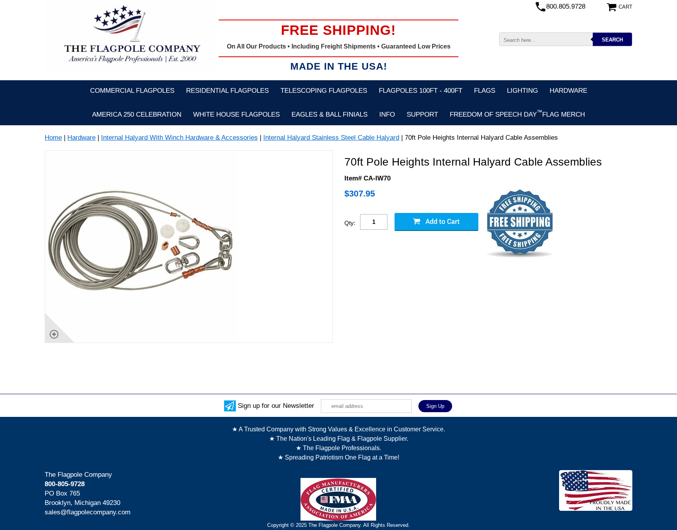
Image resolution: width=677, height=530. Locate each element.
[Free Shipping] (519, 224)
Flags (484, 90)
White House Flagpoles (236, 114)
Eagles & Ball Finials (329, 114)
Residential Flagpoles (227, 90)
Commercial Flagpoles (132, 90)
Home (53, 137)
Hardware (568, 90)
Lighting (522, 90)
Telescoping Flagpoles (324, 90)
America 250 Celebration (136, 114)
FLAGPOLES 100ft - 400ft (420, 90)
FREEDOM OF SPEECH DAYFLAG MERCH (517, 113)
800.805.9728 (565, 6)
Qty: (349, 223)
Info (387, 114)
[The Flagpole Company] (131, 37)
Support (422, 114)
